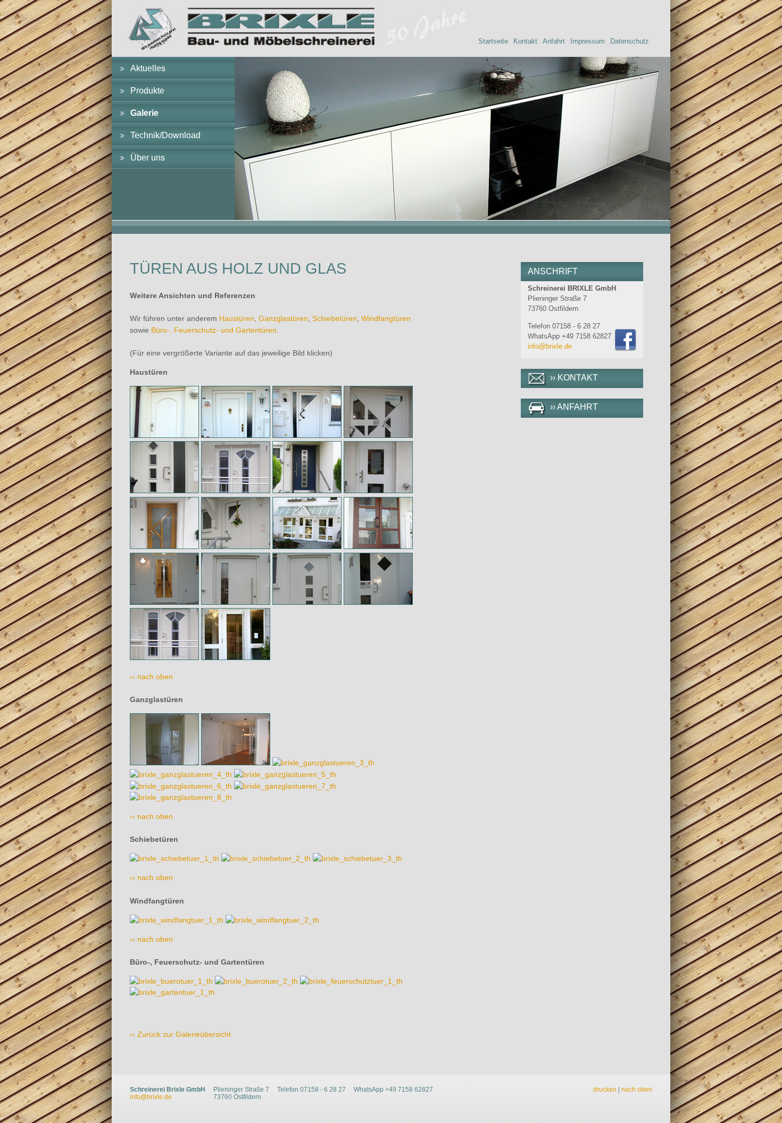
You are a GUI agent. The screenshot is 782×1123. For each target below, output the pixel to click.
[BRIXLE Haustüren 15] (307, 602)
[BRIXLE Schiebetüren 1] (174, 858)
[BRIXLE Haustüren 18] (235, 657)
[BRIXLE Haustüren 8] (378, 490)
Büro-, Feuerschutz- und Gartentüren (214, 330)
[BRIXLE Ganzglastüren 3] (323, 762)
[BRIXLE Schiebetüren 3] (357, 858)
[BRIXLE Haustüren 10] (235, 546)
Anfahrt (554, 41)
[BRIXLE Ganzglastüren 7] (285, 786)
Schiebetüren (334, 318)
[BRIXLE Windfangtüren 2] (272, 920)
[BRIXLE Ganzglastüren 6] (181, 786)
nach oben (636, 1089)
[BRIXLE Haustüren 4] (378, 435)
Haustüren (236, 318)
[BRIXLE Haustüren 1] (164, 435)
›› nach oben (151, 676)
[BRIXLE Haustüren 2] (235, 435)
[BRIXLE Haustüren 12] (378, 546)
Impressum (587, 41)
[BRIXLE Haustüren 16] (378, 602)
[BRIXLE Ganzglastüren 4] (181, 774)
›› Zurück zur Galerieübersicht (180, 1034)
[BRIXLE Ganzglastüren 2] (235, 762)
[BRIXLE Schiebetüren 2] (266, 858)
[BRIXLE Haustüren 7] (307, 490)
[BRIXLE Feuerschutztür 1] (351, 981)
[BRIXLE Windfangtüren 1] (176, 920)
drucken (605, 1089)
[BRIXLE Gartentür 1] (172, 992)
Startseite (493, 41)
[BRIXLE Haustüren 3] (307, 435)
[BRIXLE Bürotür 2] (256, 981)
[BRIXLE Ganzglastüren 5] (285, 774)
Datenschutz (629, 41)
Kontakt (525, 41)
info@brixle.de (550, 346)
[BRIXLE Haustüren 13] (164, 602)
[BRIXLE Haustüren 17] (164, 657)
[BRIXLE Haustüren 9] (164, 546)
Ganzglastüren (283, 318)
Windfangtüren (386, 318)
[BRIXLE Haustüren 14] (235, 602)
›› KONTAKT (574, 377)
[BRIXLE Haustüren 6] (235, 490)
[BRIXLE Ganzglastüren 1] (164, 762)
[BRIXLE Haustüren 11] (307, 546)
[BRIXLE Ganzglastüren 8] (181, 797)
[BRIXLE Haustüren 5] (164, 490)
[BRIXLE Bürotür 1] (171, 981)
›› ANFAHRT (574, 406)
